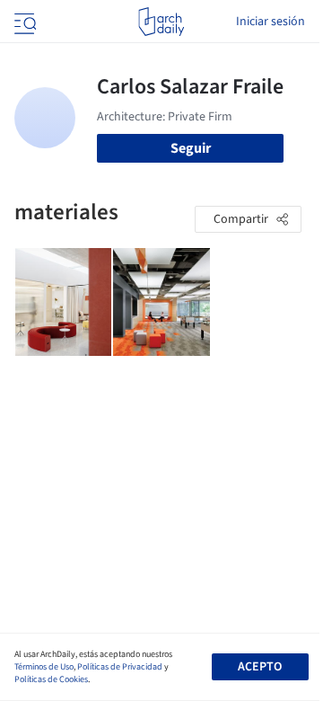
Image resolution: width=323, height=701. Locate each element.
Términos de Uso (44, 667)
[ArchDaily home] (161, 21)
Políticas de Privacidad (119, 667)
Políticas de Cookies (51, 679)
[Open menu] (23, 21)
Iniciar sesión (270, 21)
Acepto (260, 667)
